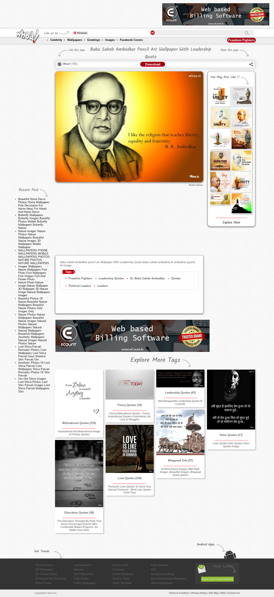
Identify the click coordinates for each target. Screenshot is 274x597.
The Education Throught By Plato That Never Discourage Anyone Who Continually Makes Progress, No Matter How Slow (79, 526)
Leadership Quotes (111, 278)
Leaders (102, 285)
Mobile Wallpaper (123, 574)
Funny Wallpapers (85, 583)
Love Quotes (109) (129, 478)
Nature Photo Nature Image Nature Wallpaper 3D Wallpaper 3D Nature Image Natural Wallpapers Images (34, 289)
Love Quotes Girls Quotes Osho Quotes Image (231, 445)
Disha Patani (43, 583)
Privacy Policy (199, 593)
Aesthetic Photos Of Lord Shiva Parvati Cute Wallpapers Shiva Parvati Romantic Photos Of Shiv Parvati (34, 369)
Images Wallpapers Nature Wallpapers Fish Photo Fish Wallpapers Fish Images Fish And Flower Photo (32, 273)
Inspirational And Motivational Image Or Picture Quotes (79, 433)
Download (152, 64)
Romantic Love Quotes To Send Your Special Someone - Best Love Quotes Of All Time (129, 489)
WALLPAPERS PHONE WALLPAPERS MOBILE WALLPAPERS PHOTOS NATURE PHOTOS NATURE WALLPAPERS (34, 257)
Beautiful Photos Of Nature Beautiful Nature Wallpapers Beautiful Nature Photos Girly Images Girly (32, 305)
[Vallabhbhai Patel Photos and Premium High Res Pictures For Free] (220, 198)
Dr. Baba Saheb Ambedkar (147, 278)
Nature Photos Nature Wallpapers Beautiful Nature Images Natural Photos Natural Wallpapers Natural (32, 321)
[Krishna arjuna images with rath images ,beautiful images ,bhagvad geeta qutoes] (180, 432)
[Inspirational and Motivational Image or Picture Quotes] (79, 394)
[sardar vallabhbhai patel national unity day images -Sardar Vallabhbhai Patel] (220, 139)
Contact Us (233, 593)
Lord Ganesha (82, 565)
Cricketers (118, 569)
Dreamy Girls (120, 565)
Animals (79, 569)
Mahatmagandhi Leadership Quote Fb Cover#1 (180, 403)
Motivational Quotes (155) (79, 423)
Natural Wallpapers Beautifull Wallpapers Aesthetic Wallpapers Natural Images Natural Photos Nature (32, 337)
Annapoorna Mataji (162, 574)
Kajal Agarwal (159, 565)
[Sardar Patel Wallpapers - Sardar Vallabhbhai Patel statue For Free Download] (241, 182)
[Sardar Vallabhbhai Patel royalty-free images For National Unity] (220, 160)
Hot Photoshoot (83, 574)
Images (110, 39)
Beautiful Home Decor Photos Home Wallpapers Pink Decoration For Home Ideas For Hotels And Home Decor (34, 205)
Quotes (176, 278)
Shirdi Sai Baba (122, 583)
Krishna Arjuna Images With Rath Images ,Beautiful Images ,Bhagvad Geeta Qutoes (180, 472)
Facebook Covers (131, 39)
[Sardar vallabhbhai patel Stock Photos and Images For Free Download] (220, 96)
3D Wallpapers (44, 569)
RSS (222, 593)
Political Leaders (80, 285)
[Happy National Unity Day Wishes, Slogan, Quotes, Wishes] (241, 96)
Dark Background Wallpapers (169, 578)
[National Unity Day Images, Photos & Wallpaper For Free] (241, 117)
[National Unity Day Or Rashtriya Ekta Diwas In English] (220, 117)
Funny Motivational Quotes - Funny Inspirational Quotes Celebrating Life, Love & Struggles (129, 416)
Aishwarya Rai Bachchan (50, 578)
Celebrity (56, 39)
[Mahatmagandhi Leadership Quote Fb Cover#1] (180, 378)
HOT (154, 569)
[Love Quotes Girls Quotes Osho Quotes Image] (231, 400)
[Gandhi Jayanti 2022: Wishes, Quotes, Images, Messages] (241, 203)
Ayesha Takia (120, 578)
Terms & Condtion (179, 593)
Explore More (231, 222)
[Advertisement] (81, 12)
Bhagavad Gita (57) (180, 460)
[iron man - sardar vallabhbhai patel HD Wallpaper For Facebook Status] (220, 182)
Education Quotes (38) (79, 512)
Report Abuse (196, 185)
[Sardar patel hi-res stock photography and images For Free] (241, 160)
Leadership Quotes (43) (180, 392)
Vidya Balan (81, 578)
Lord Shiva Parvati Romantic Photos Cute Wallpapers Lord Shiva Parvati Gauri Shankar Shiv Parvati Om (32, 353)
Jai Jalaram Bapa (46, 574)
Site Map (214, 593)
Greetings (93, 39)
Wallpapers (74, 39)
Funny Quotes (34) (130, 405)
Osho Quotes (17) (231, 435)
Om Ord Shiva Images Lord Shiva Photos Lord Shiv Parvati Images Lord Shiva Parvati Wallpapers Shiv (34, 385)
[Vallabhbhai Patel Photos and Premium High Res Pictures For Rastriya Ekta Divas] (241, 139)
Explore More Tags (155, 360)
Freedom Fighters (241, 40)
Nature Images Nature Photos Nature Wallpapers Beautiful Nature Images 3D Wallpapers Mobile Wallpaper (31, 239)
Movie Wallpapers (162, 583)
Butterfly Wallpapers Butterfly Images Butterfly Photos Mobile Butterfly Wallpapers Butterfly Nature (34, 221)
